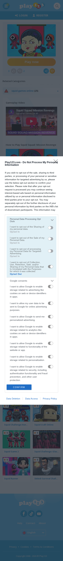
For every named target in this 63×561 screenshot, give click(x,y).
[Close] (57, 163)
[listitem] (31, 220)
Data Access (31, 398)
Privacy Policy (50, 398)
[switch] (50, 227)
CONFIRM (19, 387)
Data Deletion (13, 398)
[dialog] (31, 280)
